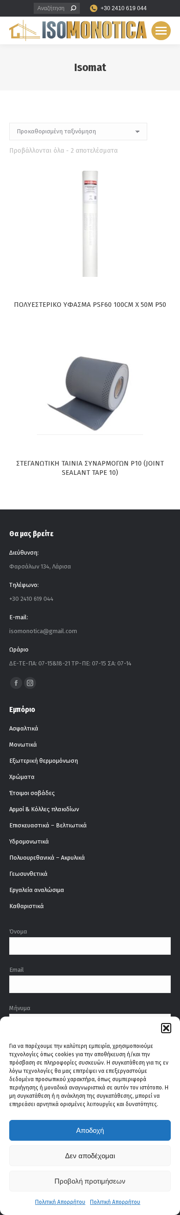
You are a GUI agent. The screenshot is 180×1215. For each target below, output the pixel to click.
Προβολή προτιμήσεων (90, 1181)
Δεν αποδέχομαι (90, 1156)
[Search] (73, 8)
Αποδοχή (90, 1130)
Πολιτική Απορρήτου (60, 1202)
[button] (166, 1028)
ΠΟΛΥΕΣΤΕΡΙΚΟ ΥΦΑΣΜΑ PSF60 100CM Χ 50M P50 (90, 304)
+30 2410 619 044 (124, 8)
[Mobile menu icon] (161, 30)
